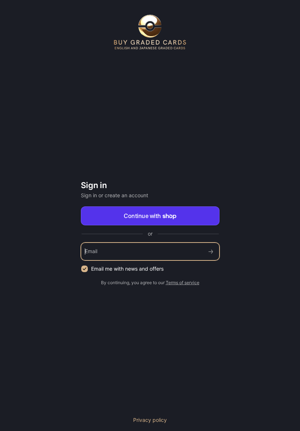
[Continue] (211, 251)
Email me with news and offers (127, 269)
